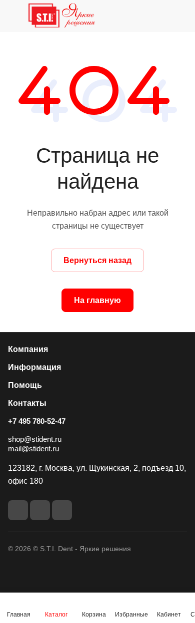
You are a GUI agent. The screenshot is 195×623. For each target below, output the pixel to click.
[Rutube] (40, 510)
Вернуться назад (98, 260)
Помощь (25, 385)
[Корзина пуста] (179, 15)
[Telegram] (62, 510)
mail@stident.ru (33, 448)
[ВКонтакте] (18, 510)
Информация (34, 367)
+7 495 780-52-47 (37, 421)
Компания (28, 349)
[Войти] (159, 15)
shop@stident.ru (35, 439)
